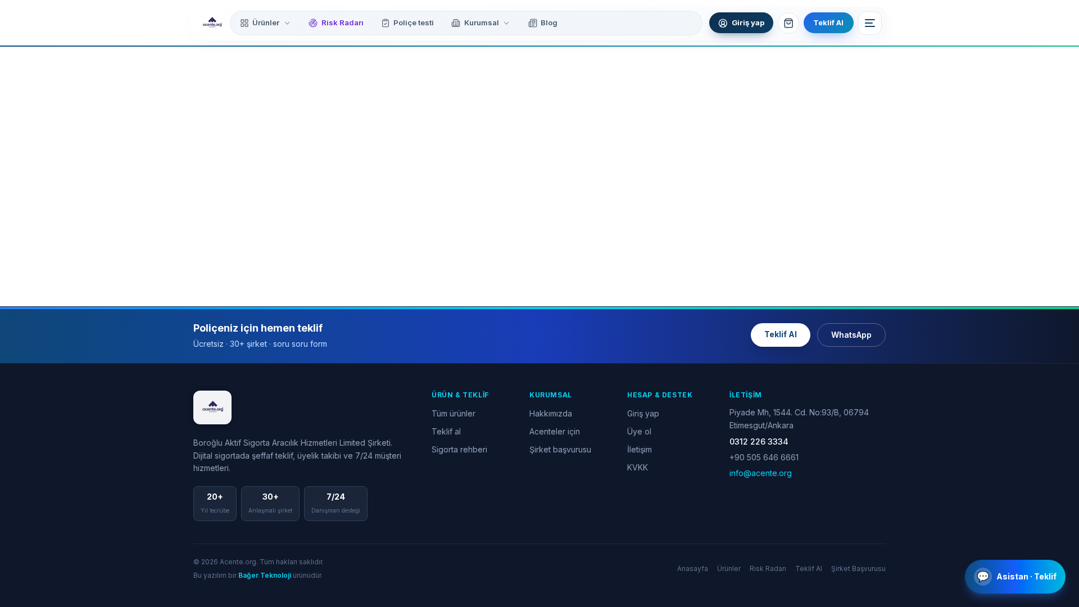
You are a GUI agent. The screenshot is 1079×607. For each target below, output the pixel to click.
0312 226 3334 (758, 441)
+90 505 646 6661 (764, 457)
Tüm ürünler (453, 413)
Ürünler (265, 22)
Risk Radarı (342, 22)
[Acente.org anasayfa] (212, 23)
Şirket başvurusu (560, 449)
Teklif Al (828, 22)
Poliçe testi (413, 22)
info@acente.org (760, 473)
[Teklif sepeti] (788, 23)
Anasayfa (692, 568)
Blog (549, 22)
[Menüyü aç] (870, 23)
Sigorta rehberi (459, 449)
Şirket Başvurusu (858, 568)
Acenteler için (554, 431)
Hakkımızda (550, 413)
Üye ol (639, 431)
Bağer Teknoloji (264, 575)
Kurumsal (481, 22)
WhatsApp (851, 334)
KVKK (637, 467)
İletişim (639, 449)
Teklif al (446, 431)
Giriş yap (643, 413)
